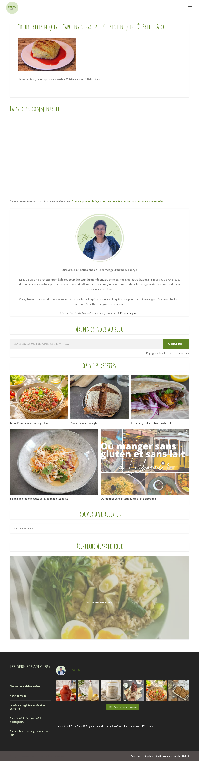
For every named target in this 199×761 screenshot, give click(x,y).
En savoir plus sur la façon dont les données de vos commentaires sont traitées (118, 201)
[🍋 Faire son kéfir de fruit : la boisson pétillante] (88, 690)
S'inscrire (176, 344)
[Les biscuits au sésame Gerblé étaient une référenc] (178, 690)
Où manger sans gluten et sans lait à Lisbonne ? (129, 498)
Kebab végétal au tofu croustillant (151, 423)
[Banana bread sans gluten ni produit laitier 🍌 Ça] (133, 690)
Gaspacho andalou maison (25, 686)
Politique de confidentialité (172, 756)
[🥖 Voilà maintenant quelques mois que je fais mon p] (111, 690)
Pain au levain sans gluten (85, 423)
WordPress (59, 756)
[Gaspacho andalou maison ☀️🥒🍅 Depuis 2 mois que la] (66, 690)
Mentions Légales (142, 756)
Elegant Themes (29, 756)
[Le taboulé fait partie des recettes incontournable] (156, 690)
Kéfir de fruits (18, 695)
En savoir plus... (129, 313)
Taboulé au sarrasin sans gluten (29, 423)
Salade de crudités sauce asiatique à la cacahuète (39, 498)
